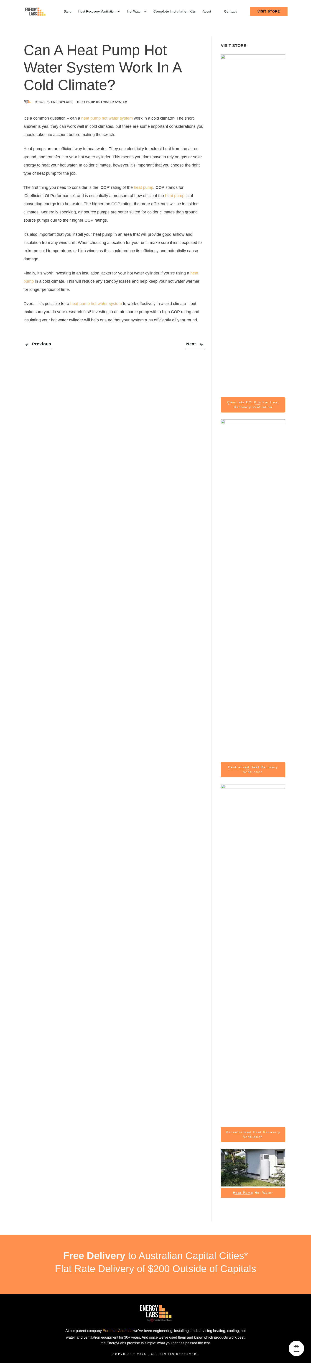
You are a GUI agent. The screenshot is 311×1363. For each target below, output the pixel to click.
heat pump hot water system (107, 118)
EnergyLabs (62, 102)
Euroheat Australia (118, 1331)
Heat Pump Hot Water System (102, 102)
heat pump (143, 187)
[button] (296, 1348)
